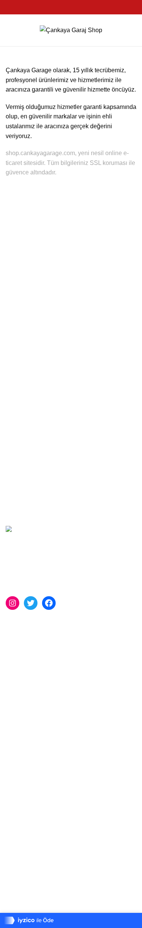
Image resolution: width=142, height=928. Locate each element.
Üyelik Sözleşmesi (31, 776)
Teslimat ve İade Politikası (40, 762)
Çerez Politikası (27, 818)
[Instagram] (12, 603)
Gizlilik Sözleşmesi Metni (39, 790)
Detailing (18, 698)
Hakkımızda (21, 734)
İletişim (15, 748)
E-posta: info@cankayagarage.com (60, 906)
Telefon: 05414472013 (42, 894)
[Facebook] (49, 603)
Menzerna (19, 641)
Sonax (14, 655)
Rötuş (14, 669)
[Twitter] (30, 603)
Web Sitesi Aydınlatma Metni (44, 833)
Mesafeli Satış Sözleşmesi (41, 804)
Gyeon (14, 684)
